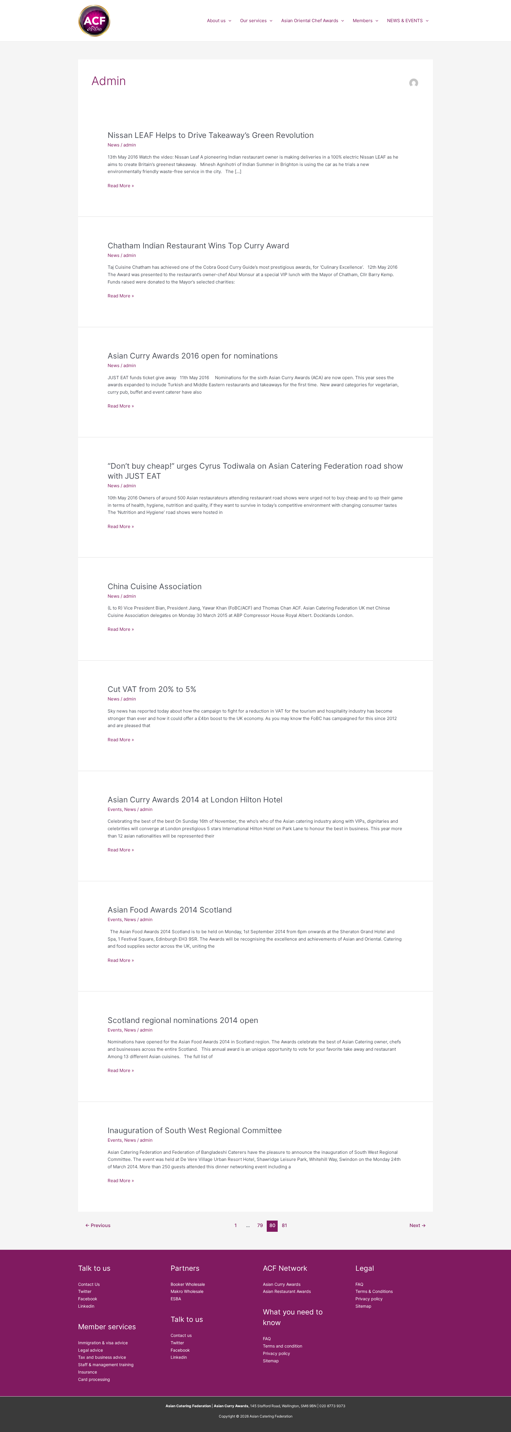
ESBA (176, 1298)
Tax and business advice (102, 1357)
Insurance (87, 1371)
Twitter (84, 1291)
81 (284, 1225)
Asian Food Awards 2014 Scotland (170, 909)
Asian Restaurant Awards (287, 1291)
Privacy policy (276, 1353)
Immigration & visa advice (103, 1342)
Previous (98, 1225)
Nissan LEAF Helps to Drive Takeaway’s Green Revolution (211, 135)
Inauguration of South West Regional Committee (195, 1130)
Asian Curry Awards (281, 1284)
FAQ (267, 1338)
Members (363, 20)
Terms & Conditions (374, 1291)
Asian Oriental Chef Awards (309, 20)
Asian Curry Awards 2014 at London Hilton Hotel (195, 799)
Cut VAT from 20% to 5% (152, 689)
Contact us (181, 1335)
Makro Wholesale (187, 1291)
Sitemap (271, 1360)
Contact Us (89, 1284)
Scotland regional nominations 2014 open (183, 1020)
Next (418, 1225)
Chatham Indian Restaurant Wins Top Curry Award (198, 245)
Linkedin (86, 1306)
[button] (228, 20)
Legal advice (90, 1350)
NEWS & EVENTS (405, 20)
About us (216, 20)
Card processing (94, 1379)
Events (115, 809)
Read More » (121, 185)
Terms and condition (282, 1345)
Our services (253, 20)
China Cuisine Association (155, 586)
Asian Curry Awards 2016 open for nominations (193, 355)
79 (260, 1225)
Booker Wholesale (188, 1284)
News (113, 145)
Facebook (87, 1298)
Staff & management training (106, 1364)
